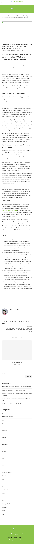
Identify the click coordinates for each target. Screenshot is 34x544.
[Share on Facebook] (21, 303)
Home (3, 16)
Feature (10, 16)
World (3, 514)
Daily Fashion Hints (25, 533)
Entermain (4, 441)
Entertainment (5, 444)
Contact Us (16, 533)
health (3, 469)
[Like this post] (19, 303)
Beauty (3, 423)
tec (2, 497)
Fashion (4, 448)
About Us (6, 533)
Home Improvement (7, 472)
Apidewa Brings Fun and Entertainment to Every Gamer (16, 386)
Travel (3, 500)
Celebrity (4, 430)
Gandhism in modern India (9, 210)
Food (3, 458)
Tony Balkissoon (17, 362)
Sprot (3, 493)
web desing (5, 507)
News (3, 479)
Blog (11, 533)
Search (3, 373)
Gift (3, 465)
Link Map (17, 535)
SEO (3, 486)
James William (11, 50)
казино (4, 518)
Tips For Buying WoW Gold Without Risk (12, 403)
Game (3, 462)
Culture (4, 437)
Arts (3, 420)
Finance (4, 455)
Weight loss (5, 511)
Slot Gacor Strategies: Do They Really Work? (13, 390)
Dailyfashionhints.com (17, 540)
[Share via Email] (26, 303)
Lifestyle (4, 476)
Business (4, 427)
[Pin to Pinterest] (24, 303)
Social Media (5, 490)
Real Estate (5, 483)
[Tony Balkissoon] (17, 350)
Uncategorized (6, 504)
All (2, 413)
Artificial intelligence (7, 416)
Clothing (4, 434)
